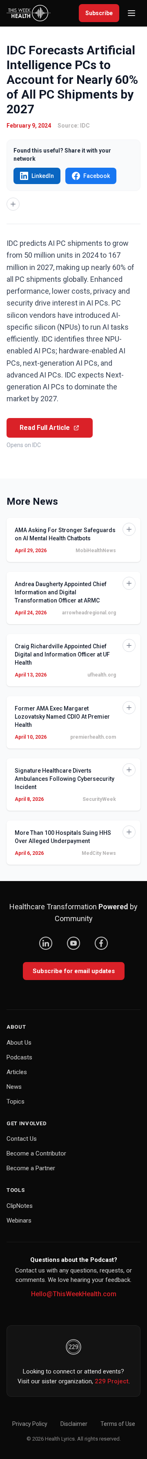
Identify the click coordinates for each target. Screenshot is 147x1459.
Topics (15, 1101)
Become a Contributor (36, 1153)
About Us (19, 1042)
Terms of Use (117, 1424)
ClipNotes (20, 1205)
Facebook (96, 176)
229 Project (112, 1381)
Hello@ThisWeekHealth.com (73, 1294)
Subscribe (99, 13)
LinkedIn (42, 176)
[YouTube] (73, 943)
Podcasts (19, 1057)
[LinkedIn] (46, 943)
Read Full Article (45, 428)
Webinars (19, 1220)
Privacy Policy (29, 1424)
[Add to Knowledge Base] (13, 204)
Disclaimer (73, 1424)
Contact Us (22, 1138)
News (14, 1086)
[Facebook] (101, 943)
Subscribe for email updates (74, 971)
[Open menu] (131, 13)
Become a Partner (31, 1168)
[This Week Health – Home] (29, 13)
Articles (17, 1072)
